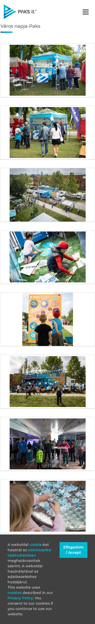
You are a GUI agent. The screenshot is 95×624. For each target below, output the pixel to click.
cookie (35, 544)
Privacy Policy (20, 598)
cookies (15, 592)
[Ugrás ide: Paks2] (29, 11)
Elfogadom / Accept (73, 550)
